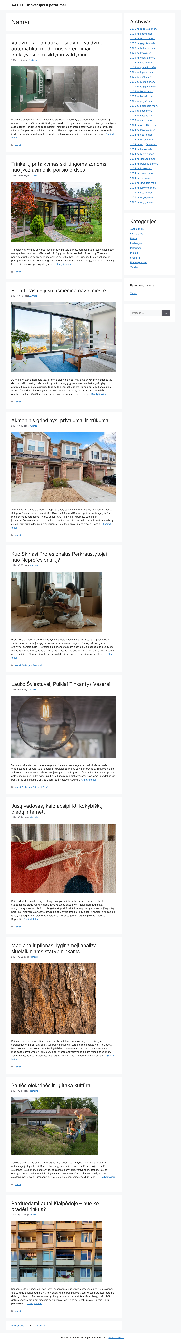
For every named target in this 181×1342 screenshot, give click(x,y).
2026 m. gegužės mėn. (143, 43)
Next (41, 1325)
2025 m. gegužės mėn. (143, 101)
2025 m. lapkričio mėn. (143, 72)
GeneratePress (116, 1337)
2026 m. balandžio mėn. (144, 48)
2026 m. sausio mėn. (142, 62)
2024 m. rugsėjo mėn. (142, 139)
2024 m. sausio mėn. (142, 178)
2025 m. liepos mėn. (141, 91)
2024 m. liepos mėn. (141, 149)
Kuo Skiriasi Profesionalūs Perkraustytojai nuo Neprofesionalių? (59, 557)
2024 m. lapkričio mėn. (143, 130)
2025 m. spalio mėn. (141, 77)
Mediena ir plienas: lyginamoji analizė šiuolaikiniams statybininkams (54, 948)
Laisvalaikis (136, 233)
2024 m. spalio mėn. (141, 134)
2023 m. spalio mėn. (141, 192)
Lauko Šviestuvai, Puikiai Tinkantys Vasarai (60, 684)
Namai (18, 145)
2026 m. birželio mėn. (142, 38)
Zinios (133, 293)
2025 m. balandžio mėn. (144, 105)
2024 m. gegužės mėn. (143, 158)
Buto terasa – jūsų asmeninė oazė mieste (58, 290)
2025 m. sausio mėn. (142, 120)
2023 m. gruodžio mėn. (143, 183)
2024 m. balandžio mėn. (144, 163)
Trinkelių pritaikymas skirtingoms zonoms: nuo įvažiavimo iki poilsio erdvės (59, 167)
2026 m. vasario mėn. (142, 57)
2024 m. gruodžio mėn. (143, 125)
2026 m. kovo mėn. (141, 53)
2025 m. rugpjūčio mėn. (143, 86)
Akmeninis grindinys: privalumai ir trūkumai (60, 420)
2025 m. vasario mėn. (142, 115)
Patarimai (37, 665)
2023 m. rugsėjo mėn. (142, 197)
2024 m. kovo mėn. (141, 168)
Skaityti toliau (63, 264)
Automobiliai (137, 228)
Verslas (134, 267)
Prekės (46, 787)
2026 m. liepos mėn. (141, 33)
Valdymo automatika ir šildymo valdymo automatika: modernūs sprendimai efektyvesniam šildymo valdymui (57, 48)
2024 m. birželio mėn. (142, 154)
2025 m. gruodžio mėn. (143, 67)
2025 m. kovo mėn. (141, 110)
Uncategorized (138, 262)
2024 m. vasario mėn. (142, 173)
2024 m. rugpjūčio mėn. (143, 144)
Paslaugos (27, 665)
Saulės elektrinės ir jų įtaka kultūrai (51, 1085)
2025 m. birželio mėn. (142, 96)
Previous (17, 1325)
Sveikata (135, 257)
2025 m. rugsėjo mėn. (142, 81)
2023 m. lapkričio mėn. (143, 187)
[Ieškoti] (166, 313)
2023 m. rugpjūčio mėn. (143, 202)
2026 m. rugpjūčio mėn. (143, 28)
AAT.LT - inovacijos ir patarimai (38, 5)
